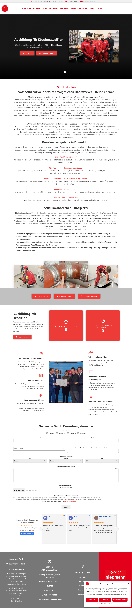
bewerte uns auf (26, 533)
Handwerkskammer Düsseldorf (66, 189)
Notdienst (64, 9)
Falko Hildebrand (54, 516)
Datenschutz (107, 603)
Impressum (114, 603)
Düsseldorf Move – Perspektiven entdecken (66, 168)
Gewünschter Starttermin (66, 456)
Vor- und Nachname (39, 438)
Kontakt (100, 9)
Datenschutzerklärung (70, 501)
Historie (36, 9)
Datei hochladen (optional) (66, 485)
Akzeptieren (91, 599)
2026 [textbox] (87, 461)
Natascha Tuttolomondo (80, 516)
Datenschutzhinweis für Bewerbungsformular (66, 495)
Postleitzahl (93, 446)
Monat (66, 458)
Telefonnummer (39, 446)
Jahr (102, 458)
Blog (92, 9)
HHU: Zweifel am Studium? (66, 157)
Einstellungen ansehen (120, 599)
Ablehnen (105, 599)
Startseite (26, 9)
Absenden (66, 507)
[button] (128, 584)
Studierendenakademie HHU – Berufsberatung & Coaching (66, 178)
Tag (30, 458)
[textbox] (28, 461)
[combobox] (30, 461)
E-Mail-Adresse (93, 438)
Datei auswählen (19, 490)
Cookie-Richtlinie (99, 603)
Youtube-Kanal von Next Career (66, 197)
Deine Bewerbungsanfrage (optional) (66, 466)
